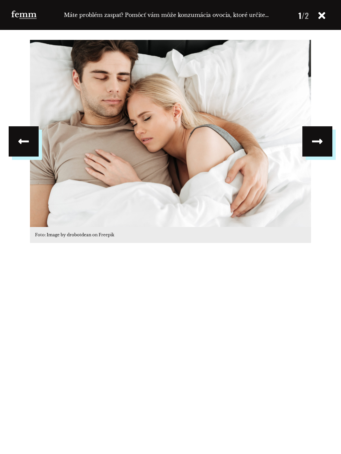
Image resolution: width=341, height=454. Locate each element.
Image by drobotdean (69, 234)
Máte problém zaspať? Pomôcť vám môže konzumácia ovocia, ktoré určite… (166, 15)
